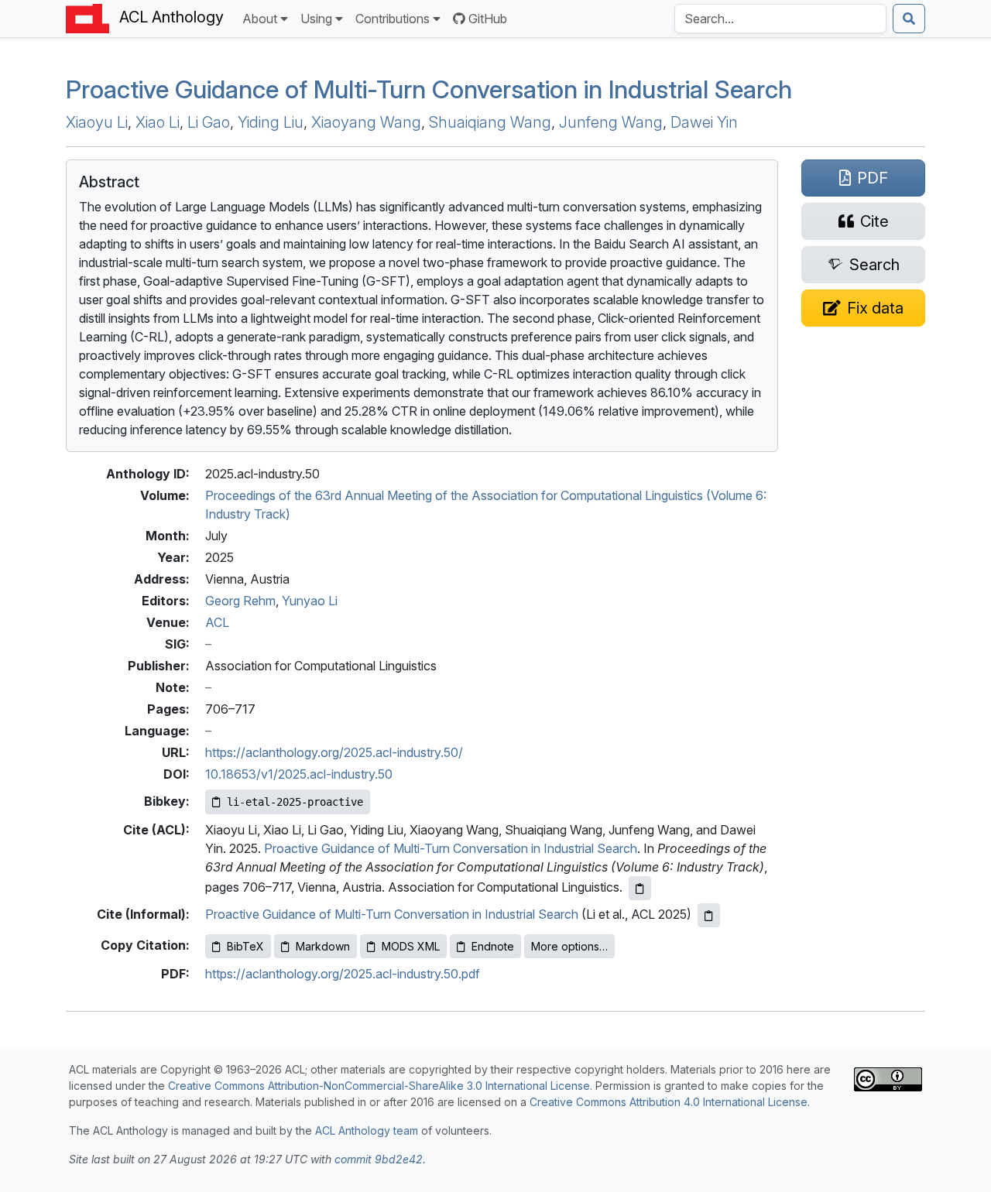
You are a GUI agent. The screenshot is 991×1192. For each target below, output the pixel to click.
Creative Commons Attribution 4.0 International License (669, 1101)
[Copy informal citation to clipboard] (709, 915)
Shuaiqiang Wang (490, 122)
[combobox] (780, 18)
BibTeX (245, 946)
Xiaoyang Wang (366, 122)
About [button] (259, 18)
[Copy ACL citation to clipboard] (640, 888)
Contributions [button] (392, 18)
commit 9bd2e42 (378, 1159)
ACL (217, 622)
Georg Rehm (240, 600)
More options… (569, 946)
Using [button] (316, 18)
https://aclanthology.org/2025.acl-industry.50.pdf (342, 973)
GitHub (487, 18)
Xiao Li (157, 122)
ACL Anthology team (366, 1130)
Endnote (492, 946)
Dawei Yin (704, 122)
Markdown (323, 946)
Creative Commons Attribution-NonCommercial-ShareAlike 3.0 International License (379, 1085)
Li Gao (208, 122)
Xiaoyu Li (97, 122)
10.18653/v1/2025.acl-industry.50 (299, 774)
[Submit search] (909, 18)
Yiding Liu (270, 122)
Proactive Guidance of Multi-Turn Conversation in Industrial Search (429, 89)
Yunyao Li (310, 600)
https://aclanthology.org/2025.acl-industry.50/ (334, 752)
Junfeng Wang (611, 122)
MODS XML (411, 946)
